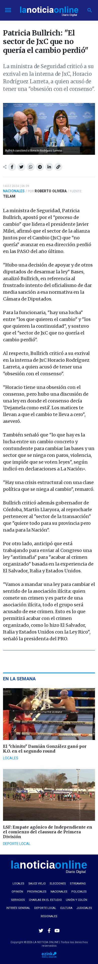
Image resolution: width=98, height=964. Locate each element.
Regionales (49, 916)
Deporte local (16, 844)
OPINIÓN (17, 891)
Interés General (18, 908)
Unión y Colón (76, 900)
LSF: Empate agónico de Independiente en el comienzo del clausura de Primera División (47, 832)
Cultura (66, 908)
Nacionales (14, 191)
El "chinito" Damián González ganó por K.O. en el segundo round (44, 749)
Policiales (79, 891)
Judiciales (84, 908)
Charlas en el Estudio (45, 900)
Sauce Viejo (37, 883)
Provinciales (36, 891)
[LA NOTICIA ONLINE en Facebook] (49, 930)
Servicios (18, 900)
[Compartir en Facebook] (12, 167)
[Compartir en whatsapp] (31, 167)
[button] (90, 10)
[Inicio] (49, 9)
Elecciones (58, 883)
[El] (49, 714)
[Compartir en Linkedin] (49, 167)
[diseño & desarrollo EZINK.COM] (49, 954)
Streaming (78, 883)
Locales (10, 758)
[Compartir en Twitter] (21, 167)
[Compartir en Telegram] (40, 167)
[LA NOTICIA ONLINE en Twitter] (41, 930)
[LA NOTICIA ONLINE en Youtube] (57, 930)
